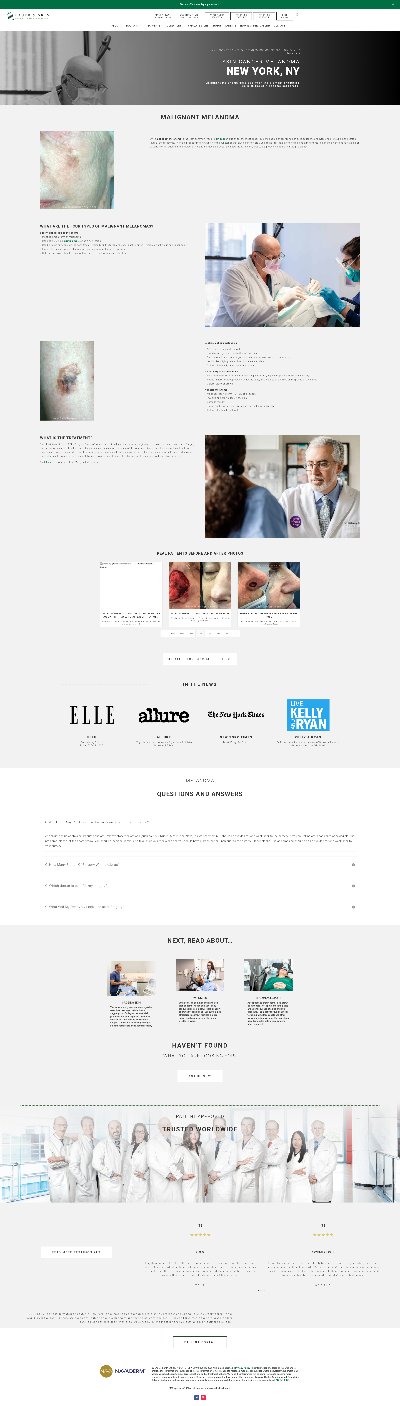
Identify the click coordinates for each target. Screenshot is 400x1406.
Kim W (200, 1252)
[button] (150, 1255)
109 (209, 633)
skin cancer (221, 139)
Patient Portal (200, 1342)
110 (218, 633)
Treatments (152, 26)
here (48, 462)
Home (212, 50)
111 (227, 633)
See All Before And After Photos (200, 659)
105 (173, 633)
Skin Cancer (290, 50)
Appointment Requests (217, 16)
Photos (217, 26)
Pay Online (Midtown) (264, 16)
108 (200, 633)
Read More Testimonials (76, 1252)
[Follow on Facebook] (196, 1397)
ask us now (200, 1076)
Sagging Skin (131, 1002)
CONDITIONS (174, 26)
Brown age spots (268, 997)
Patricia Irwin (323, 1252)
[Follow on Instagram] (203, 1397)
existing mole (72, 241)
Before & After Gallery (255, 26)
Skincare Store (198, 26)
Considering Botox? (92, 742)
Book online (284, 16)
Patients (230, 26)
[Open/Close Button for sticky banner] (393, 4)
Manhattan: (162, 16)
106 (182, 633)
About (116, 26)
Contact (279, 26)
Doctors (132, 26)
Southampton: (189, 16)
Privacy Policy (242, 1368)
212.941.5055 (282, 1380)
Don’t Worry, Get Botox (236, 742)
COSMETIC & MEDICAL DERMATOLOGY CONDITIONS (249, 50)
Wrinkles (200, 997)
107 (191, 633)
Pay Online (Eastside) (241, 16)
